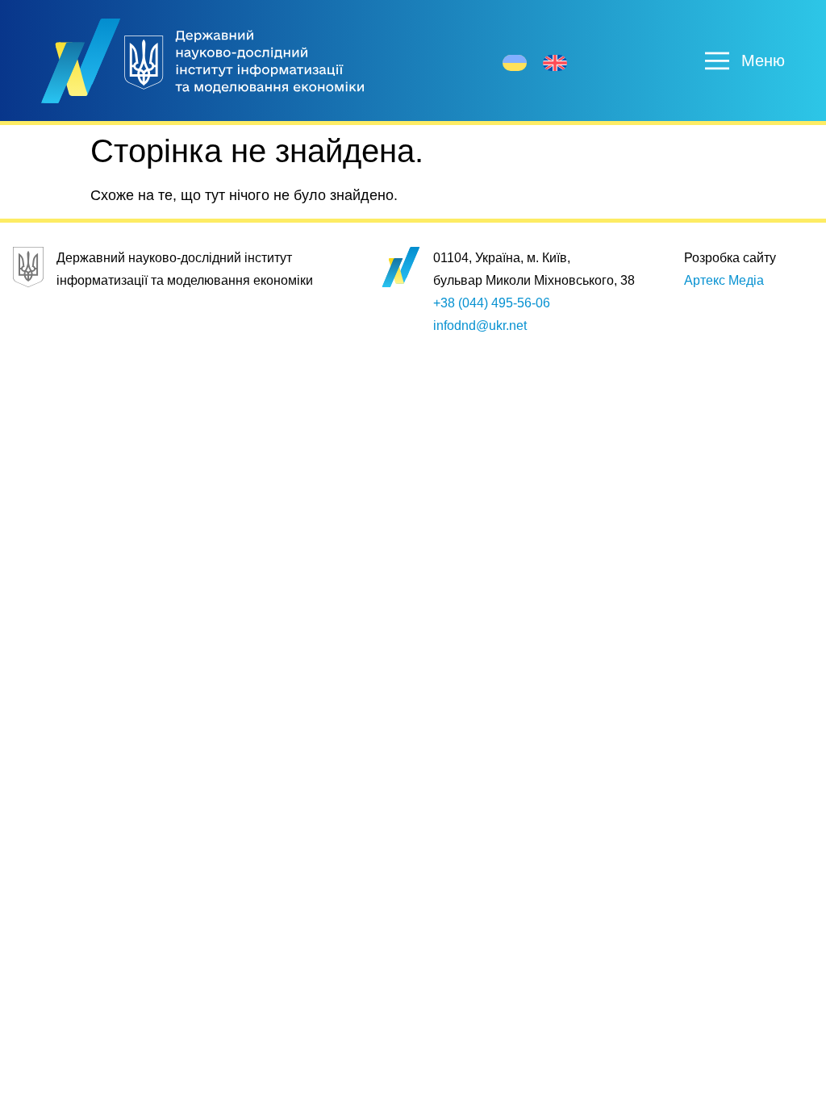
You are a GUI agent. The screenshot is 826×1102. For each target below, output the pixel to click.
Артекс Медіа (724, 280)
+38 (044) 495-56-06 (491, 303)
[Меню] (717, 60)
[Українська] (514, 63)
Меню (763, 60)
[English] (555, 63)
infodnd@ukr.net (480, 325)
